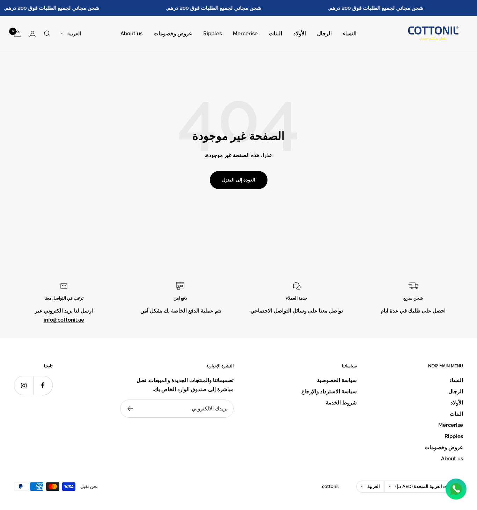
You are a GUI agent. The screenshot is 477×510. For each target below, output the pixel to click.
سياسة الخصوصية (337, 380)
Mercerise (245, 33)
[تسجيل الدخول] (32, 34)
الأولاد (299, 33)
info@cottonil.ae (64, 320)
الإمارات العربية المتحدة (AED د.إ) (426, 486)
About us (131, 33)
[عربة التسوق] (17, 33)
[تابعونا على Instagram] (23, 385)
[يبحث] (47, 33)
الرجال (324, 33)
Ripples (212, 33)
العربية (74, 33)
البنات (275, 33)
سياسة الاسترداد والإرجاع (329, 391)
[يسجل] (130, 408)
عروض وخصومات (173, 33)
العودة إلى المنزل (238, 179)
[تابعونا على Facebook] (42, 385)
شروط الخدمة (341, 403)
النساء (350, 33)
